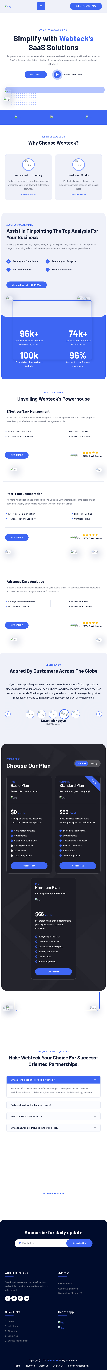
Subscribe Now (79, 1243)
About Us (12, 1331)
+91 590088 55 (65, 1283)
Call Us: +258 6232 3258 (86, 6)
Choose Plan (29, 866)
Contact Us (13, 1336)
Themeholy (52, 1360)
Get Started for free (53, 1193)
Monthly (81, 763)
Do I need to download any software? (31, 1104)
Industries (13, 1326)
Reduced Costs (78, 175)
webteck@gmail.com (68, 1288)
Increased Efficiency (28, 175)
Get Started (35, 74)
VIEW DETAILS (17, 455)
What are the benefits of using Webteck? (33, 1079)
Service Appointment (18, 1340)
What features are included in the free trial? (34, 1127)
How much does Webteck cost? (28, 1116)
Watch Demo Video (73, 74)
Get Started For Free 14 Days (26, 285)
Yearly (94, 763)
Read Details (27, 195)
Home (11, 1321)
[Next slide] (99, 714)
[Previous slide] (8, 714)
